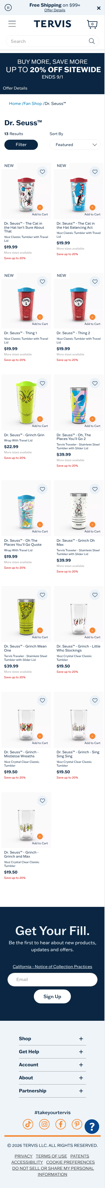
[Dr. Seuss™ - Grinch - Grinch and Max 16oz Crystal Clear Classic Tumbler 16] (26, 820)
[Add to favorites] (42, 171)
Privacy (23, 1156)
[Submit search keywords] (92, 41)
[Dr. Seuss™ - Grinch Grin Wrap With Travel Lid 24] (26, 402)
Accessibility (27, 1162)
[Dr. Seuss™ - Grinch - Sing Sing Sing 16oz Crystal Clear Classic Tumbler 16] (78, 719)
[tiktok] (28, 1124)
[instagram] (44, 1124)
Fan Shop (33, 103)
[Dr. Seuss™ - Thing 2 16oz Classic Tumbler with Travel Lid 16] (78, 300)
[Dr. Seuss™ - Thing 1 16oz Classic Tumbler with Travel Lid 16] (26, 300)
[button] (8, 7)
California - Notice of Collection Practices (52, 966)
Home (15, 103)
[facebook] (61, 1124)
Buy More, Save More (53, 69)
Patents (79, 1156)
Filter (21, 144)
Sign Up (52, 996)
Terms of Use (51, 1156)
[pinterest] (77, 1124)
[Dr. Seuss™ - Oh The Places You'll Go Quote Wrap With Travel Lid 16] (26, 508)
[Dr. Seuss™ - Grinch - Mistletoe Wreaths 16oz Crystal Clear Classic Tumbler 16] (26, 719)
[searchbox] (52, 41)
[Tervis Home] (52, 23)
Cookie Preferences (70, 1162)
